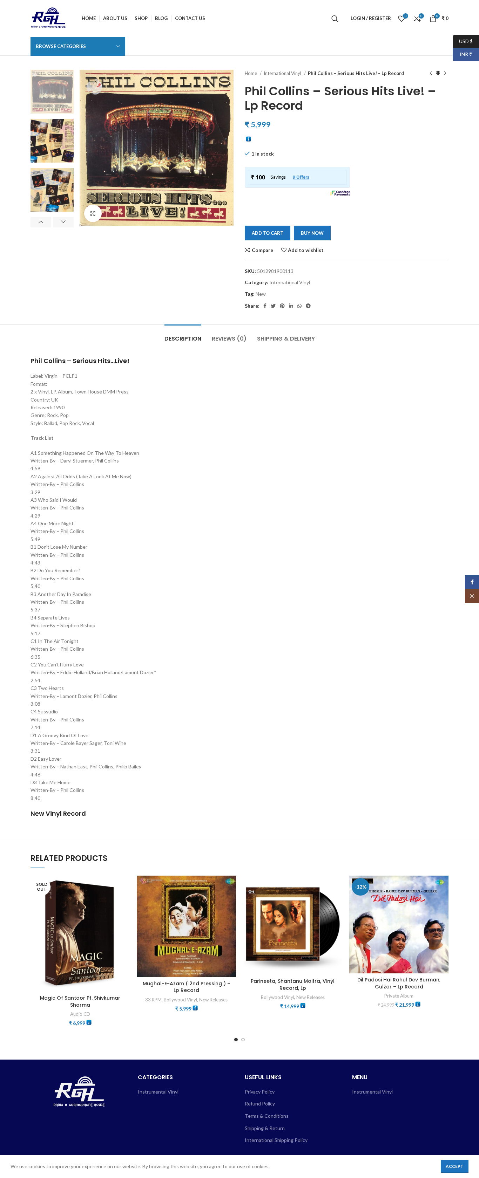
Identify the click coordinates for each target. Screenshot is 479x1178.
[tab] (182, 335)
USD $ (463, 40)
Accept (455, 1166)
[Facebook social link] (265, 305)
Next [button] (63, 222)
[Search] (335, 19)
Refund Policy (260, 1104)
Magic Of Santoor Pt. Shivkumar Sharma (80, 1001)
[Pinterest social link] (282, 305)
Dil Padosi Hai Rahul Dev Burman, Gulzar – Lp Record (398, 983)
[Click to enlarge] (93, 213)
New (261, 294)
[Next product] (444, 73)
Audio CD (80, 1014)
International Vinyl (283, 73)
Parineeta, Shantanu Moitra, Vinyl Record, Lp (293, 985)
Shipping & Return (265, 1128)
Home (251, 73)
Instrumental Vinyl (158, 1092)
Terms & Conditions (267, 1116)
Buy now (312, 233)
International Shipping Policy (276, 1140)
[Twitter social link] (273, 305)
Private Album (398, 996)
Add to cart (267, 233)
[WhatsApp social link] (299, 305)
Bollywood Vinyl (180, 999)
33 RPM (153, 999)
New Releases (213, 999)
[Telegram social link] (308, 305)
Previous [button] (41, 222)
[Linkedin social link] (291, 305)
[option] (52, 92)
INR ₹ (462, 54)
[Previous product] (430, 73)
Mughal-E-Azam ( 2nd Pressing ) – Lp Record (186, 987)
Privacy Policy (260, 1092)
